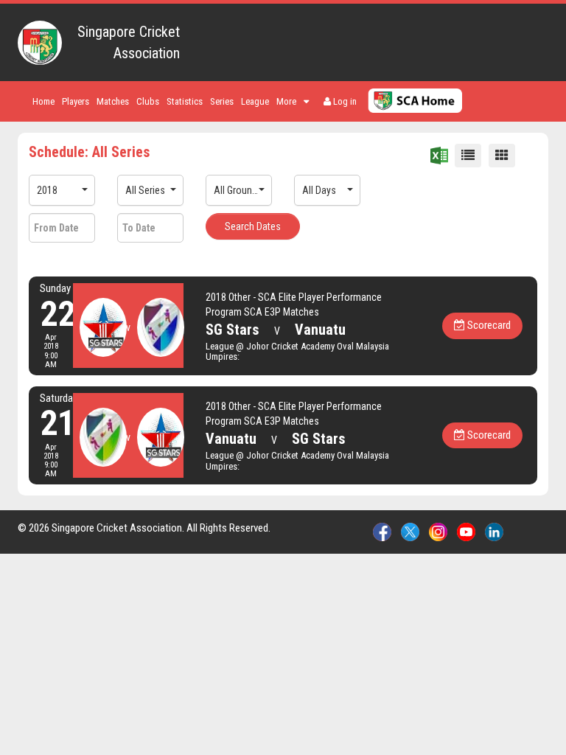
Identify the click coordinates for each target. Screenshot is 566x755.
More (286, 101)
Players (75, 101)
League (255, 101)
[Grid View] (502, 155)
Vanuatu (320, 329)
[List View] (468, 155)
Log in (344, 101)
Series (222, 101)
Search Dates (253, 226)
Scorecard (488, 325)
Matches (113, 101)
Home (43, 101)
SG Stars (232, 329)
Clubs (147, 101)
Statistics (185, 101)
